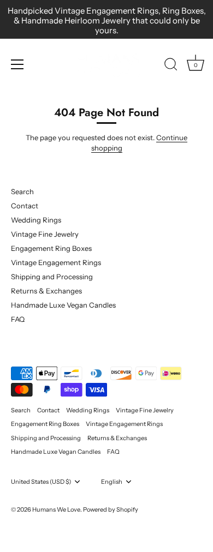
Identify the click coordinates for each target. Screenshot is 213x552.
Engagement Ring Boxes (51, 248)
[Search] (171, 66)
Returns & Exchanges (46, 290)
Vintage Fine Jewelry (45, 234)
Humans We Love (56, 509)
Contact (24, 205)
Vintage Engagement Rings (56, 262)
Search (22, 191)
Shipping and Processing (52, 276)
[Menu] (17, 64)
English (111, 481)
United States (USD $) (41, 481)
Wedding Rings (36, 219)
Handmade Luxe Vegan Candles (63, 305)
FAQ (18, 319)
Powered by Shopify (110, 509)
